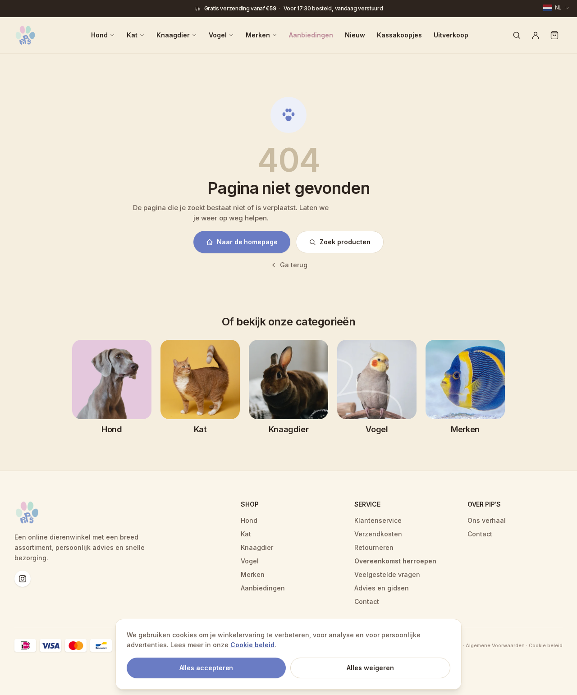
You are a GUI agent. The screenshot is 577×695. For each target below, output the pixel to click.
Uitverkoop (451, 35)
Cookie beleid (252, 645)
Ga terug (293, 265)
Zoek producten (345, 242)
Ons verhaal (486, 520)
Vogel (218, 35)
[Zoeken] (516, 35)
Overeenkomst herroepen (395, 561)
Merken (258, 35)
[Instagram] (22, 579)
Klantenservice (378, 520)
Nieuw (355, 35)
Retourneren (374, 547)
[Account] (535, 35)
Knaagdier (173, 35)
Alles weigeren (370, 668)
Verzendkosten (378, 534)
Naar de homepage (247, 242)
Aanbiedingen (311, 35)
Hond (99, 35)
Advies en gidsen (381, 588)
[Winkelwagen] (554, 35)
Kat (132, 35)
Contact (366, 601)
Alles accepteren (206, 668)
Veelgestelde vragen (387, 574)
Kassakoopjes (399, 35)
